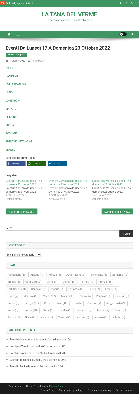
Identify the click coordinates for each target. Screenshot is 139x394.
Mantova (30, 296)
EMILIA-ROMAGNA (16, 84)
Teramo (84, 310)
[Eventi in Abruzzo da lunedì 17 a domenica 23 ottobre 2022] (27, 190)
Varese (47, 317)
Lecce (111, 289)
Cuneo (69, 281)
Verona (83, 317)
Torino (103, 310)
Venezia (64, 317)
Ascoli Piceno (75, 274)
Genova (38, 289)
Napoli (85, 296)
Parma (13, 303)
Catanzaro (33, 281)
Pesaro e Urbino (56, 303)
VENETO (10, 149)
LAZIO (9, 92)
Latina (94, 289)
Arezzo (55, 274)
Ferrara (87, 281)
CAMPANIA (12, 76)
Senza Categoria (16, 54)
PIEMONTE (12, 116)
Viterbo (119, 317)
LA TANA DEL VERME (69, 14)
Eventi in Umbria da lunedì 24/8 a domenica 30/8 (37, 353)
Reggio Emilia (116, 303)
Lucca (13, 296)
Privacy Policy (47, 390)
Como (52, 281)
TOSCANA (12, 133)
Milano (49, 296)
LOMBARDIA (13, 100)
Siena (48, 310)
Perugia (32, 303)
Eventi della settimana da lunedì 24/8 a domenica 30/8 (41, 339)
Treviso (14, 317)
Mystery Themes (57, 386)
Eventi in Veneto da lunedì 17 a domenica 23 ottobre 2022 (24, 211)
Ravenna (94, 303)
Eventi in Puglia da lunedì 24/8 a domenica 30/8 (37, 366)
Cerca (9, 228)
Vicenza (101, 317)
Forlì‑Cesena (17, 289)
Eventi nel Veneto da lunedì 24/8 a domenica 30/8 (38, 346)
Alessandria (16, 274)
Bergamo (120, 274)
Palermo (122, 296)
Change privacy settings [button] (71, 390)
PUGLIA (10, 125)
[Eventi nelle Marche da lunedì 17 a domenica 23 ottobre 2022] (114, 190)
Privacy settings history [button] (99, 390)
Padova (103, 296)
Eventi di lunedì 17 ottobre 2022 (119, 211)
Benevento (99, 274)
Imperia (56, 289)
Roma (13, 310)
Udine (30, 317)
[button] (16, 163)
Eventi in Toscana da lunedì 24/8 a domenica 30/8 (38, 359)
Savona (31, 310)
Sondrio (65, 310)
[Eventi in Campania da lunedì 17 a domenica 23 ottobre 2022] (70, 190)
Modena (67, 296)
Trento (120, 310)
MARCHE (11, 108)
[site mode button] (123, 34)
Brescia (14, 281)
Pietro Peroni (38, 60)
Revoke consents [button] (124, 390)
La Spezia (75, 289)
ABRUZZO (11, 67)
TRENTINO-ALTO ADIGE (19, 141)
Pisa (77, 303)
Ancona (36, 274)
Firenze (104, 281)
